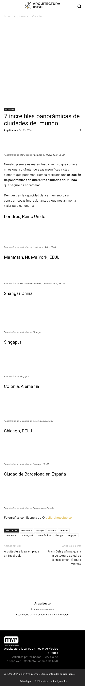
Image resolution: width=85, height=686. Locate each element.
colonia (52, 530)
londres (64, 530)
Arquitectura (21, 16)
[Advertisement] (42, 63)
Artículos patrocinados (26, 657)
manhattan (11, 535)
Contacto (30, 661)
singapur (72, 535)
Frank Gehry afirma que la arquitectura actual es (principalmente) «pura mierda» (64, 558)
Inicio (7, 16)
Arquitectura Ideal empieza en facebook (21, 553)
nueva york (27, 535)
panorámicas (44, 535)
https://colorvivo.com (42, 609)
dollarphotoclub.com (60, 517)
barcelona (26, 530)
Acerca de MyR (48, 661)
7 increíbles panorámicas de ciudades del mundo (42, 119)
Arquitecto (10, 130)
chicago (40, 530)
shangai (59, 535)
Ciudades (37, 16)
